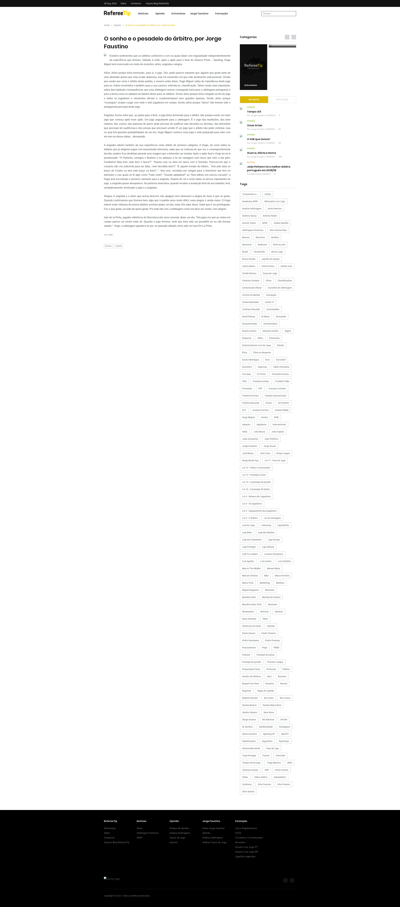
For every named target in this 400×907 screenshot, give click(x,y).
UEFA (289, 762)
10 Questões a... (250, 194)
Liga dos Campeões (252, 539)
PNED (276, 647)
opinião (251, 107)
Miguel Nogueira (250, 590)
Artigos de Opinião (179, 828)
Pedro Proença (272, 640)
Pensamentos (249, 647)
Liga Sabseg (268, 547)
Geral (139, 828)
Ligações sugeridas (245, 856)
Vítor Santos (248, 791)
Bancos (246, 237)
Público (286, 669)
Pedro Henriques (250, 640)
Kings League (283, 453)
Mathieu (280, 583)
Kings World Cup (250, 460)
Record (283, 683)
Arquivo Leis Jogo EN (246, 851)
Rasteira (269, 683)
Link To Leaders (250, 554)
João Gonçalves (250, 439)
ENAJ (260, 338)
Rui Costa (269, 698)
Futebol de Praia (250, 395)
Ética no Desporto (262, 352)
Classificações (285, 280)
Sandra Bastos (249, 705)
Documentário (270, 323)
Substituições (249, 741)
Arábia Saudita (281, 223)
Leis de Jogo (248, 525)
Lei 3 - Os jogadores (252, 503)
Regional (246, 691)
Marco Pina (247, 583)
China (268, 280)
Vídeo (245, 777)
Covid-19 (269, 302)
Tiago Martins (274, 762)
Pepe (264, 647)
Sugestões (267, 741)
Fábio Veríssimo (281, 367)
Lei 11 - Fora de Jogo (275, 460)
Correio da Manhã (251, 295)
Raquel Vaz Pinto (250, 683)
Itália (244, 431)
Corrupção (271, 295)
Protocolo (271, 669)
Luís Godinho (284, 561)
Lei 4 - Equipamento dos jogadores (259, 511)
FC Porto (261, 374)
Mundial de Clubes (271, 597)
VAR (267, 770)
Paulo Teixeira (269, 633)
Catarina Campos (250, 280)
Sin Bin (283, 719)
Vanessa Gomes (250, 770)
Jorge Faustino (199, 13)
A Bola (268, 194)
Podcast (246, 655)
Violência (247, 784)
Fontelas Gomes (261, 381)
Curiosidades (272, 309)
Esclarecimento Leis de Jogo (256, 345)
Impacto (246, 424)
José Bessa (248, 453)
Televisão (280, 755)
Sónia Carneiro (249, 734)
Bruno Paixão (248, 259)
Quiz (269, 676)
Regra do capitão (265, 691)
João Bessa (259, 431)
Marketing (265, 583)
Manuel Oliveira (250, 575)
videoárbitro (280, 777)
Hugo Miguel (248, 417)
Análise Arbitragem (251, 208)
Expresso (262, 367)
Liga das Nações (266, 532)
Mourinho (270, 590)
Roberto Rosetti (250, 698)
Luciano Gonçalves (273, 554)
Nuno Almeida (249, 619)
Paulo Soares (248, 633)
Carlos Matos (248, 266)
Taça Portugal (249, 755)
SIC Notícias (268, 719)
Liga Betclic (283, 525)
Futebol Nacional (250, 403)
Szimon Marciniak (251, 748)
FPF (260, 388)
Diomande (281, 316)
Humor (264, 417)
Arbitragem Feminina (252, 230)
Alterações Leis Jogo (274, 201)
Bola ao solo (279, 244)
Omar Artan (254, 125)
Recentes (254, 100)
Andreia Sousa (249, 216)
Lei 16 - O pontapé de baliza (256, 489)
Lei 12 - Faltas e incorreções (256, 467)
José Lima (265, 453)
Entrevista (274, 338)
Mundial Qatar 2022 (252, 604)
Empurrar (246, 338)
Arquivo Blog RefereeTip (157, 3)
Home (107, 25)
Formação (221, 13)
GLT (244, 410)
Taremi (265, 755)
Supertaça (284, 741)
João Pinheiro (271, 439)
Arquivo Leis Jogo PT (246, 847)
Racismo (282, 676)
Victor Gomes (281, 770)
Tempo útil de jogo (251, 762)
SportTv (285, 734)
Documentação (249, 323)
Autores (174, 842)
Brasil (245, 251)
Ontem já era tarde (251, 626)
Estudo (280, 345)
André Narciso (275, 208)
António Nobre (270, 216)
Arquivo (117, 25)
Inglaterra (261, 424)
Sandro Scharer (249, 712)
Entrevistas (178, 13)
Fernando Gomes (280, 374)
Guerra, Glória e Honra (261, 153)
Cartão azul (286, 266)
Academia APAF (250, 201)
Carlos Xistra (268, 266)
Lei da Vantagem (272, 518)
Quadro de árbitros (251, 676)
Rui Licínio (285, 698)
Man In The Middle (251, 568)
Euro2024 (247, 367)
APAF (265, 223)
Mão (266, 575)
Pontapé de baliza (266, 655)
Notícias (143, 13)
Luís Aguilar (248, 561)
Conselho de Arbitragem (280, 287)
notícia (251, 162)
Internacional (279, 424)
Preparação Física (251, 669)
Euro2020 (281, 359)
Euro (267, 359)
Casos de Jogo (270, 273)
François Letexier (277, 388)
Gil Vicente (283, 403)
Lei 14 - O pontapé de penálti (256, 482)
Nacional (272, 604)
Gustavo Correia (260, 410)
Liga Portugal (249, 547)
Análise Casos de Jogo (214, 842)
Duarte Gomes (249, 331)
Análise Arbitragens (180, 833)
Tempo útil (254, 112)
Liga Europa (274, 539)
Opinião (160, 13)
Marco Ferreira (282, 575)
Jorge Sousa (269, 446)
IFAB (276, 417)
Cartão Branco (249, 273)
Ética (244, 352)
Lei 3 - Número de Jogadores (256, 496)
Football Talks (282, 381)
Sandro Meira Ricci (272, 705)
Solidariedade (266, 727)
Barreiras (260, 237)
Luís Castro (266, 561)
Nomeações (248, 611)
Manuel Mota (273, 568)
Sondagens (284, 727)
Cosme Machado (250, 302)
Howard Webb (282, 410)
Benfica (275, 237)
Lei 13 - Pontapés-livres (254, 475)
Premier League (275, 662)
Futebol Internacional (275, 395)
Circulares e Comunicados (249, 837)
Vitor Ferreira (264, 784)
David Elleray (248, 316)
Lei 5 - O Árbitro (250, 518)
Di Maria (265, 316)
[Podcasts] (253, 45)
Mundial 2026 (249, 597)
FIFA (244, 381)
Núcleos (279, 611)
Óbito (265, 619)
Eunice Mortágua (250, 359)
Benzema (247, 244)
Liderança (266, 525)
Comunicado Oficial (252, 287)
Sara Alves (269, 712)
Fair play (246, 374)
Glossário (240, 842)
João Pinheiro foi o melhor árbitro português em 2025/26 (268, 168)
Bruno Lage (277, 251)
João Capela (277, 431)
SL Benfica (247, 727)
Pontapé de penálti (251, 662)
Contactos (136, 3)
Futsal (268, 403)
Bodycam (262, 244)
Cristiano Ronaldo (251, 309)
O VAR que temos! (258, 139)
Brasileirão (259, 251)
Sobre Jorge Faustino (213, 828)
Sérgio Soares (249, 719)
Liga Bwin (247, 532)
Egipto (288, 331)
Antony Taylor (249, 223)
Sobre (123, 3)
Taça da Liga (272, 748)
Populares (282, 100)
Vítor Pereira (283, 784)
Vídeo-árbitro (261, 777)
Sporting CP (269, 734)
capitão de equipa (271, 259)
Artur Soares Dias (278, 230)
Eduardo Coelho (270, 331)
